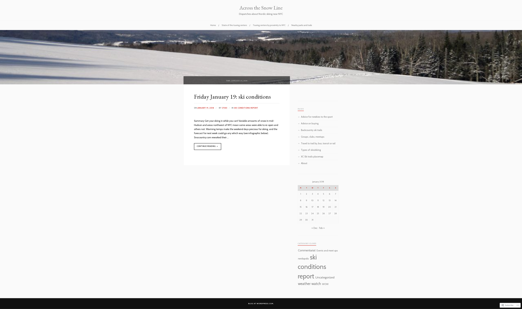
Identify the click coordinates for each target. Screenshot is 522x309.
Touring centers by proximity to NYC (269, 25)
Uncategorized (324, 277)
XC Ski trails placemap (312, 156)
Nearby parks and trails (301, 25)
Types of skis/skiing (311, 150)
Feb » (322, 228)
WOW (325, 284)
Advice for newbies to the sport (317, 116)
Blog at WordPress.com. (261, 303)
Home (213, 25)
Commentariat (307, 250)
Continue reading (205, 147)
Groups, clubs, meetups (312, 136)
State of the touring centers (234, 25)
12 (323, 200)
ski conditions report (246, 108)
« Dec (314, 228)
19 (323, 207)
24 (312, 213)
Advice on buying (310, 123)
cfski (224, 108)
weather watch (309, 283)
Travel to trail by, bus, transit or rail (318, 143)
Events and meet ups (327, 250)
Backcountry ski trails (311, 130)
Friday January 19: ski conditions (232, 96)
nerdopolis (303, 258)
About (304, 163)
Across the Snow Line (261, 7)
